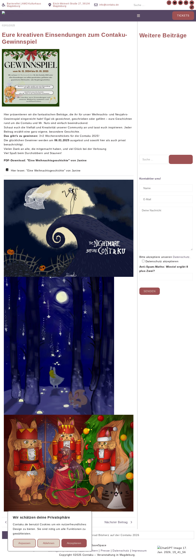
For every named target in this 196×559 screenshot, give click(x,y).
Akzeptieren (74, 543)
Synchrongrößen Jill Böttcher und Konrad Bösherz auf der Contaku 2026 (154, 55)
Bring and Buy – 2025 (154, 129)
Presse (105, 550)
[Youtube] (191, 2)
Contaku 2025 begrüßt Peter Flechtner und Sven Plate (179, 91)
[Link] (191, 7)
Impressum (139, 550)
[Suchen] (181, 159)
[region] (50, 531)
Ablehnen (48, 543)
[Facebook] (186, 2)
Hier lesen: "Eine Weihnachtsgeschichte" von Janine (46, 170)
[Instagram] (169, 2)
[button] (68, 171)
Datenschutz (181, 256)
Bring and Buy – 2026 (181, 62)
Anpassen (24, 543)
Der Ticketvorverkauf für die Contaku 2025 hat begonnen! (181, 122)
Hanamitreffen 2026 (152, 95)
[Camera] (180, 2)
